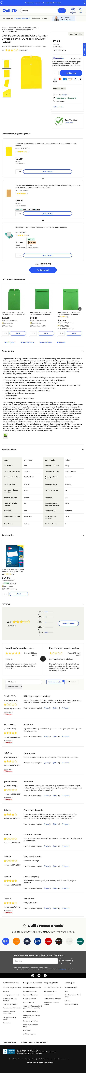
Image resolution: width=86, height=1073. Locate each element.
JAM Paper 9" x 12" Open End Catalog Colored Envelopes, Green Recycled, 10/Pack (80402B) (69, 313)
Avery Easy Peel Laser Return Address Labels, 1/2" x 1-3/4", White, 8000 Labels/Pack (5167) (14, 570)
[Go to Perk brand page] (37, 942)
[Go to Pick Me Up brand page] (27, 942)
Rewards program (30, 991)
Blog (66, 991)
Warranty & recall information (9, 1012)
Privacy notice (29, 1059)
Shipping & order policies (12, 1008)
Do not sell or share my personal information (39, 1062)
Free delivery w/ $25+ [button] (39, 326)
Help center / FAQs (10, 1004)
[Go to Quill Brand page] (5, 942)
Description (9, 342)
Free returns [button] (60, 101)
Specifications (27, 342)
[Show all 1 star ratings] (48, 632)
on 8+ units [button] (13, 583)
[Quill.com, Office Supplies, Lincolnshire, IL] (9, 1052)
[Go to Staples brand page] (48, 942)
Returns (6, 991)
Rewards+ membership (32, 987)
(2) (39, 619)
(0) (39, 629)
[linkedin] (39, 975)
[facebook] (45, 975)
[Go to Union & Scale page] (69, 942)
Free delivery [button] (8, 326)
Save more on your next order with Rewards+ (43, 3)
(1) (39, 624)
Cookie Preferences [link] (60, 1059)
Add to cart (71, 73)
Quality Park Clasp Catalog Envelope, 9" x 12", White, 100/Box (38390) (41, 227)
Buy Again (46, 18)
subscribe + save (29, 998)
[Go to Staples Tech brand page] (59, 942)
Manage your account (11, 995)
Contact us (7, 1023)
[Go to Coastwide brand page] (16, 942)
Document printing (30, 1011)
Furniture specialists (30, 1021)
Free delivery (61, 88)
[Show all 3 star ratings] (49, 622)
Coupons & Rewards (22, 18)
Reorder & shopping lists (53, 987)
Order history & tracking (12, 987)
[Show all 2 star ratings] (49, 627)
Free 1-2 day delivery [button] (10, 589)
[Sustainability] (6, 436)
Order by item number (52, 998)
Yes (47, 708)
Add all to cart (43, 270)
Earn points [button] (76, 34)
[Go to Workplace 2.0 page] (80, 942)
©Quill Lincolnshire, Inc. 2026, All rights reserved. (32, 1052)
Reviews (61, 342)
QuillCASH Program (30, 995)
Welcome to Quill (70, 987)
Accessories (46, 342)
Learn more (69, 123)
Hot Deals (36, 18)
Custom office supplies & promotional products (32, 1007)
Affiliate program (29, 1034)
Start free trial (76, 59)
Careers (67, 1000)
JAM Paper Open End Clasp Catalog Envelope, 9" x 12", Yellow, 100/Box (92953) (45, 144)
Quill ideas (27, 1030)
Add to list (59, 107)
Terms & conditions (15, 1059)
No (56, 708)
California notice (44, 1059)
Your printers (49, 995)
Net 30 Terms (28, 1002)
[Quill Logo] (10, 10)
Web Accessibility (71, 1004)
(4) (39, 614)
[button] (85, 2)
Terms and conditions (32, 967)
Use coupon (66, 961)
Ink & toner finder (50, 991)
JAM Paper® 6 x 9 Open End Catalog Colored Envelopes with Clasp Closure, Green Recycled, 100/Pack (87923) (14, 313)
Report (66, 708)
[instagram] (32, 975)
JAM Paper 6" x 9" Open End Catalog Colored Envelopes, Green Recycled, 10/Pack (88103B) (40, 313)
